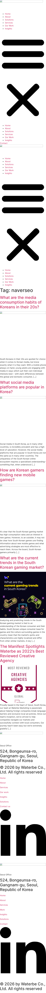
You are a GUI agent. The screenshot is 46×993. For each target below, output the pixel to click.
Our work (4, 792)
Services (9, 22)
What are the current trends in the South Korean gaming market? (22, 563)
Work (2, 909)
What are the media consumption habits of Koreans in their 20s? (21, 302)
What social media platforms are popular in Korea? (22, 387)
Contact (3, 924)
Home (7, 14)
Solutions (9, 19)
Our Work (9, 25)
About (8, 17)
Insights (8, 28)
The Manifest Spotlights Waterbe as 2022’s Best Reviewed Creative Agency (22, 653)
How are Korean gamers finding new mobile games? (22, 475)
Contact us (5, 806)
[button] (23, 77)
